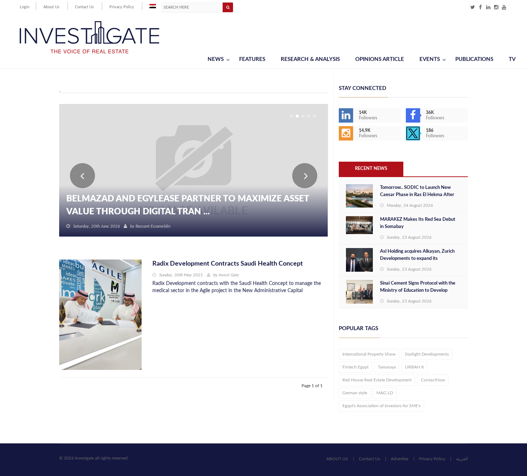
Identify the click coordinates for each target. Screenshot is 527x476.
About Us (51, 7)
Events (429, 59)
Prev (82, 175)
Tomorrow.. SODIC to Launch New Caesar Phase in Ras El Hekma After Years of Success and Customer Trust (418, 194)
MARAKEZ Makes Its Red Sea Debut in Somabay (417, 223)
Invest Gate (229, 275)
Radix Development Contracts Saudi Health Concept (227, 264)
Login (24, 7)
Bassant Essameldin (153, 226)
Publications (474, 59)
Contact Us (84, 7)
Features (252, 59)
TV (512, 59)
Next (304, 175)
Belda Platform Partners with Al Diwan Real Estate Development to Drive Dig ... (191, 205)
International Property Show (368, 354)
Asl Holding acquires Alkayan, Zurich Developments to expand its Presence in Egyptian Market (417, 258)
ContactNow (433, 380)
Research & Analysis (310, 59)
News (216, 59)
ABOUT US (337, 459)
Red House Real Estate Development (377, 380)
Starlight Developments (427, 354)
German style (354, 393)
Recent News (371, 168)
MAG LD (384, 393)
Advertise (399, 459)
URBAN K (414, 367)
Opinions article (379, 59)
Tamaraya (387, 367)
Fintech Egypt (355, 367)
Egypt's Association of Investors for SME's (381, 406)
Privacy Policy (121, 7)
